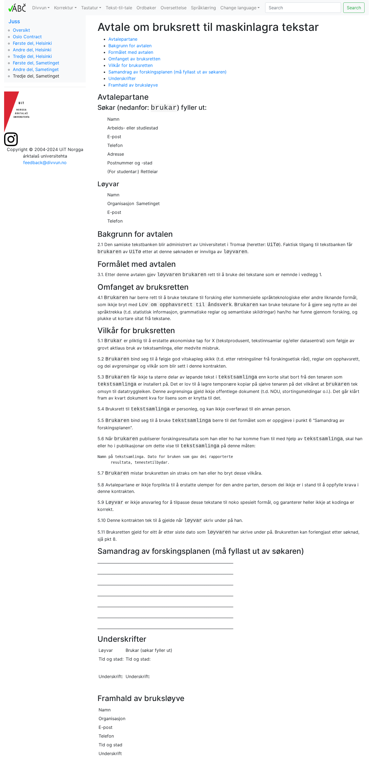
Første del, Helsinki (32, 43)
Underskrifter (122, 78)
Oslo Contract (27, 36)
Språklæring (203, 7)
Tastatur (89, 7)
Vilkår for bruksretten (130, 65)
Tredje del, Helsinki (32, 56)
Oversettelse (174, 7)
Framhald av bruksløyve (133, 85)
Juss (14, 21)
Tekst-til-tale (119, 7)
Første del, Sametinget (36, 63)
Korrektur (63, 7)
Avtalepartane (122, 39)
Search (354, 7)
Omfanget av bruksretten (134, 58)
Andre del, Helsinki (32, 49)
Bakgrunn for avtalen (130, 45)
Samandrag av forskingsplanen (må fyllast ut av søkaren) (167, 72)
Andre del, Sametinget (36, 69)
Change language (238, 7)
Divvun (39, 7)
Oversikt (21, 30)
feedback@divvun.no (45, 162)
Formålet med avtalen (130, 52)
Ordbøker (146, 7)
